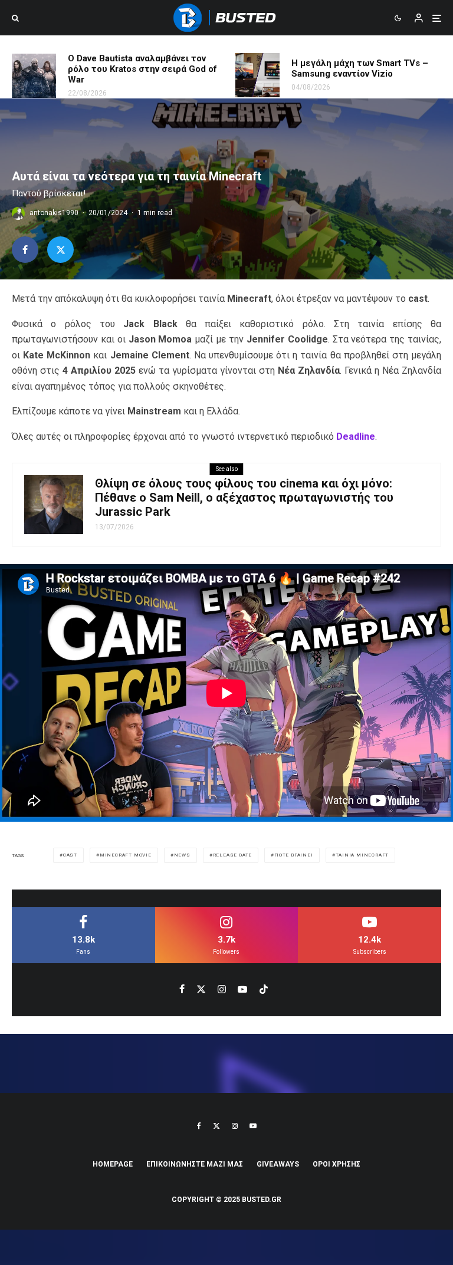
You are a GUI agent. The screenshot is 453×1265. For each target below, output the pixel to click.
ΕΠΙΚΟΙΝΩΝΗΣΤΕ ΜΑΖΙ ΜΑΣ (194, 1164)
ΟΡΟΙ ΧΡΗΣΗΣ (336, 1164)
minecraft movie (126, 855)
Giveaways (278, 1164)
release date (232, 855)
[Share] (25, 249)
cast (70, 855)
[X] (216, 1125)
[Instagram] (235, 1125)
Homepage (113, 1164)
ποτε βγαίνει (293, 855)
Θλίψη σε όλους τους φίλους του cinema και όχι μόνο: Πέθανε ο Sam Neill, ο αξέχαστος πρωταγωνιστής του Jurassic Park (244, 497)
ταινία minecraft (362, 855)
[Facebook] (199, 1125)
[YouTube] (253, 1125)
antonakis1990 (53, 213)
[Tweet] (60, 249)
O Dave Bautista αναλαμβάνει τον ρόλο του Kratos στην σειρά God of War (142, 69)
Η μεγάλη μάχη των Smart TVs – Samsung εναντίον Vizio (359, 68)
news (182, 855)
